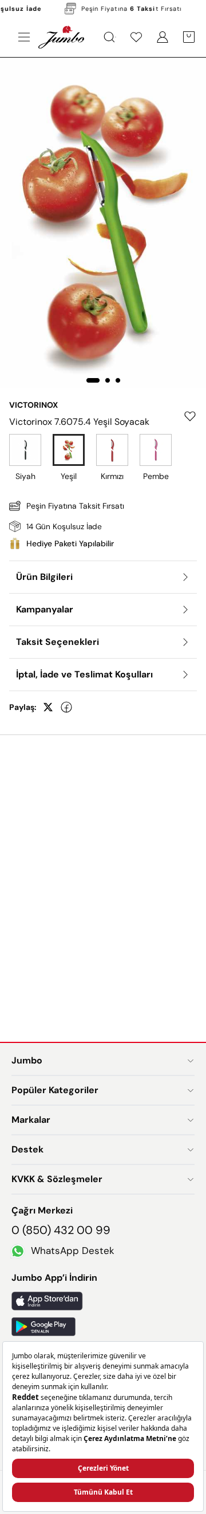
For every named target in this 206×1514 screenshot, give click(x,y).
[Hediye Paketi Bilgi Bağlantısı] (103, 543)
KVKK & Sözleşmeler (56, 1179)
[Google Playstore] (103, 1326)
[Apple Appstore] (103, 1301)
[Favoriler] (136, 37)
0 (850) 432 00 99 (60, 1230)
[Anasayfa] (61, 37)
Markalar (30, 1120)
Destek (27, 1149)
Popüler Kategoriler (54, 1090)
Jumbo (26, 1060)
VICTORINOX (33, 405)
